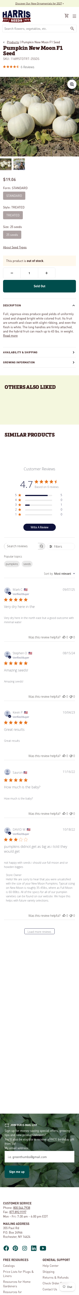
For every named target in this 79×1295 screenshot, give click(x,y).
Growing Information (19, 362)
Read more (10, 335)
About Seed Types (15, 247)
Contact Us (50, 1289)
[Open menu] (74, 16)
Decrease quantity (12, 273)
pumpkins (12, 564)
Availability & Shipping (20, 352)
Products (13, 42)
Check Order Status (56, 1283)
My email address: (17, 1148)
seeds (27, 564)
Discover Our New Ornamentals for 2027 (38, 3)
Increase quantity (46, 273)
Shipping (48, 1272)
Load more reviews (39, 932)
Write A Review (39, 527)
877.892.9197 (17, 1212)
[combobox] (35, 28)
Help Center (51, 1266)
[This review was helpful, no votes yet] (64, 637)
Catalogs (9, 1266)
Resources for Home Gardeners (16, 1284)
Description (12, 305)
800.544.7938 (21, 1208)
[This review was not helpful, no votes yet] (71, 637)
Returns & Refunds (56, 1277)
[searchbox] (21, 546)
